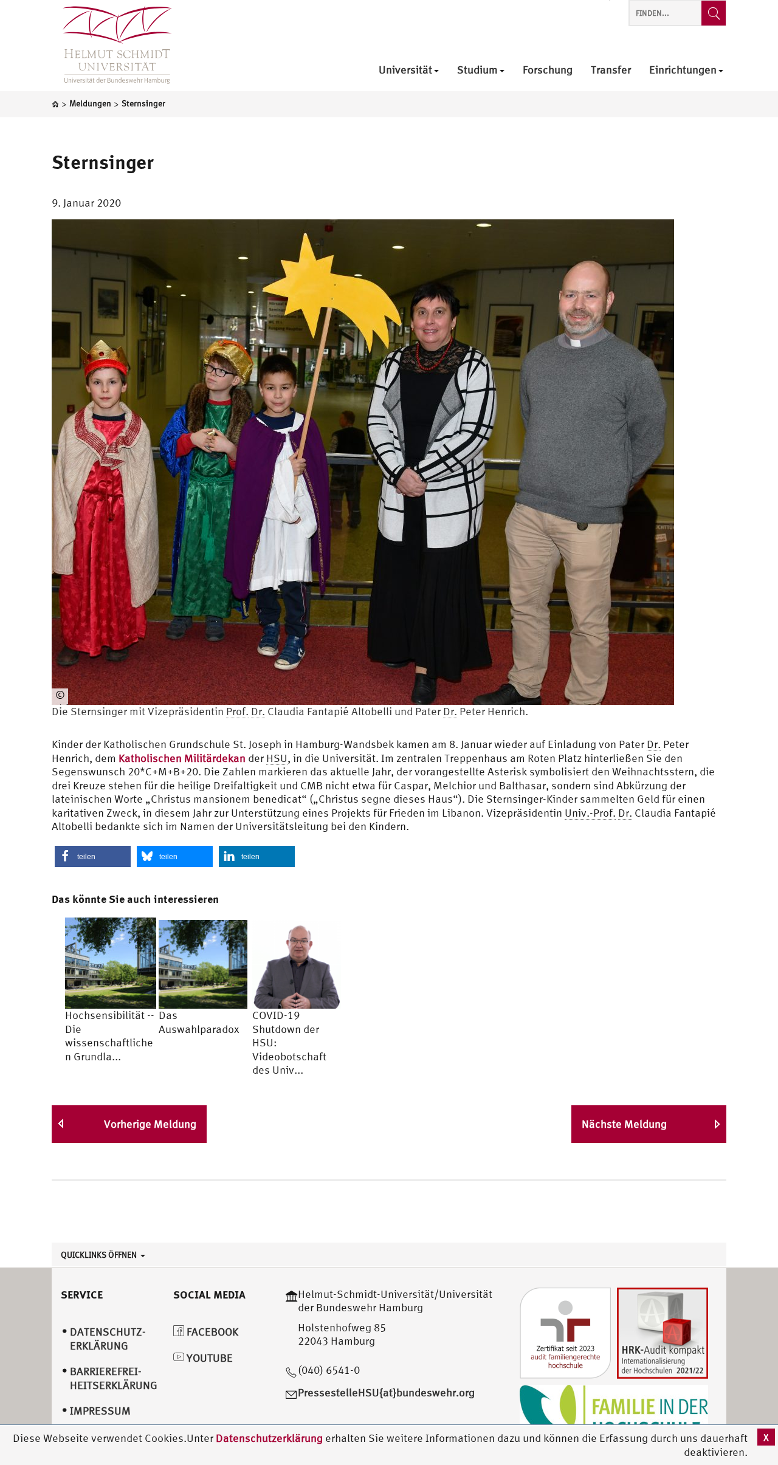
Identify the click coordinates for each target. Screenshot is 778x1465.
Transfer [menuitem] (611, 70)
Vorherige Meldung (150, 1123)
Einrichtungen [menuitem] (683, 70)
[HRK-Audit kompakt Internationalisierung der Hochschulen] (662, 1331)
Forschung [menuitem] (548, 70)
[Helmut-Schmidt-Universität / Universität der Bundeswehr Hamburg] (112, 45)
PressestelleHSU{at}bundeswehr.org (386, 1392)
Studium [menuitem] (477, 70)
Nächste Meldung (624, 1123)
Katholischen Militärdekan (182, 758)
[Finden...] (713, 13)
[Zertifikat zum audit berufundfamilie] (565, 1331)
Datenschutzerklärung (269, 1438)
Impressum (100, 1410)
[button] (93, 856)
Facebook (211, 1331)
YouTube (208, 1357)
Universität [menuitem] (405, 70)
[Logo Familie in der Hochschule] (614, 1413)
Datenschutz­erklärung (108, 1338)
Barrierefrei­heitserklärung (113, 1378)
